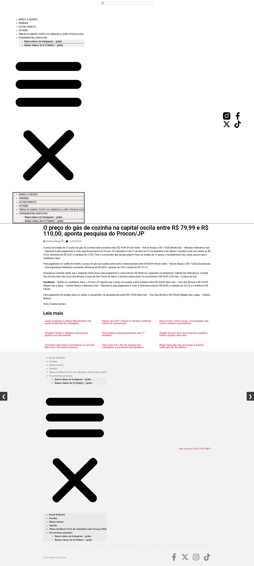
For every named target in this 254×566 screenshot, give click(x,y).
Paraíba (23, 23)
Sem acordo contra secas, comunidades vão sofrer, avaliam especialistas (184, 322)
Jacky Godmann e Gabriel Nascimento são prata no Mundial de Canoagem (68, 322)
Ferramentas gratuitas (33, 37)
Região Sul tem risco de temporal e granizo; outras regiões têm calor (183, 334)
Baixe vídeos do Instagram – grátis (43, 41)
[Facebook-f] (237, 116)
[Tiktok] (237, 124)
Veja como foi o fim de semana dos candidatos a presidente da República (122, 346)
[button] (49, 119)
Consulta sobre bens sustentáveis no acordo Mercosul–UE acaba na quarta (70, 346)
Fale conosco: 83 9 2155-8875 (195, 448)
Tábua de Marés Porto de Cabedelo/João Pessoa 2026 (51, 34)
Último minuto (27, 26)
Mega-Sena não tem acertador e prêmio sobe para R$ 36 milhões (181, 346)
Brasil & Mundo (28, 19)
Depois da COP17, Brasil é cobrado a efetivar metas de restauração (126, 322)
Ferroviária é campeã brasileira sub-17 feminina (123, 334)
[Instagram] (196, 557)
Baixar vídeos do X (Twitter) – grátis (43, 45)
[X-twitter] (226, 124)
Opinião (23, 30)
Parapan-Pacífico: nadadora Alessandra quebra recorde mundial (66, 334)
